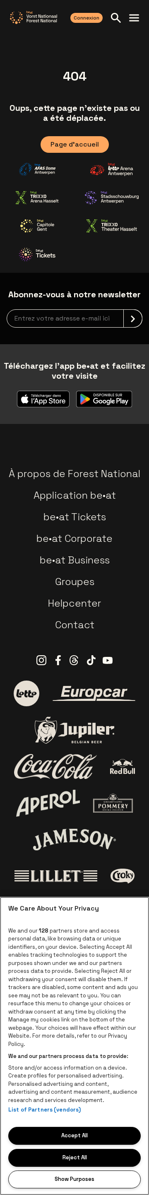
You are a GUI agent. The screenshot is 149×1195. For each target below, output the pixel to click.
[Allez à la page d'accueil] (33, 17)
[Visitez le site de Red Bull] (122, 766)
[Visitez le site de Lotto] (26, 693)
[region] (74, 1046)
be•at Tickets (74, 516)
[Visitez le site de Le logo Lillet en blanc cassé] (55, 876)
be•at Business (75, 559)
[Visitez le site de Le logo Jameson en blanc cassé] (74, 839)
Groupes (74, 581)
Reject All (74, 1157)
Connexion (86, 18)
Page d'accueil (74, 144)
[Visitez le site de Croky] (123, 876)
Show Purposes (74, 1179)
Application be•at (75, 495)
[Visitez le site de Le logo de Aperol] (48, 803)
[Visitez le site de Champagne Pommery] (113, 803)
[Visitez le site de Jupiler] (74, 730)
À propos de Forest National (74, 473)
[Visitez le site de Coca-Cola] (55, 766)
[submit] (132, 318)
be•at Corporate (74, 538)
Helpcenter (74, 603)
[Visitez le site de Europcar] (94, 693)
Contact (74, 624)
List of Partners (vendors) (44, 1109)
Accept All (74, 1135)
